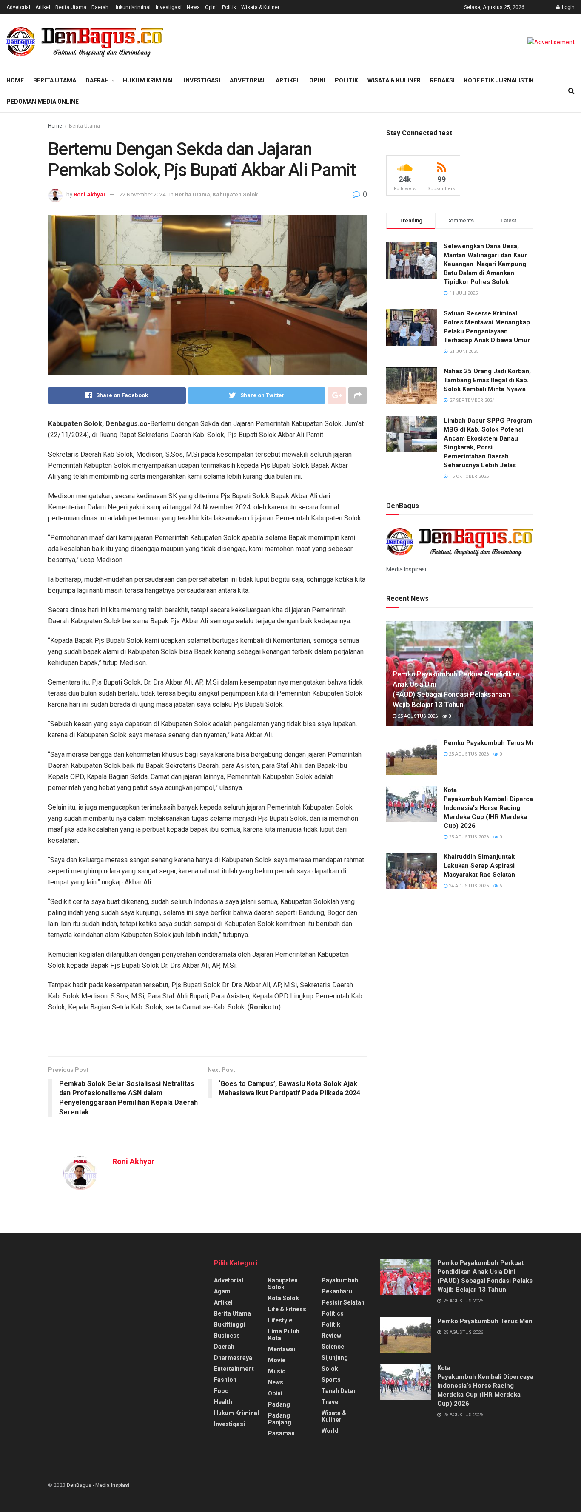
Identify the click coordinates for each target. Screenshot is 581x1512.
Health (223, 1401)
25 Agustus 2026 (417, 716)
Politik (229, 7)
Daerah (99, 7)
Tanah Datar (339, 1390)
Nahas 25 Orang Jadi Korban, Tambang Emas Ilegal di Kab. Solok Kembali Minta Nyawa (487, 380)
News (193, 7)
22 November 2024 (142, 194)
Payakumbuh (340, 1280)
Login (568, 7)
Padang (279, 1404)
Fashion (225, 1379)
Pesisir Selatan (343, 1302)
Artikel (42, 7)
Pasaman (281, 1433)
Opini (211, 7)
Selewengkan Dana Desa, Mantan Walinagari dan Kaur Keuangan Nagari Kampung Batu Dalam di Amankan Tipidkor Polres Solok (485, 264)
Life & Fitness (287, 1309)
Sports (331, 1379)
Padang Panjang (279, 1419)
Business (227, 1335)
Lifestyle (280, 1320)
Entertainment (234, 1368)
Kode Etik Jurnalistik (499, 80)
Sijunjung (335, 1357)
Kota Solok (283, 1298)
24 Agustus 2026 (468, 886)
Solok (330, 1368)
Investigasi (169, 7)
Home (15, 80)
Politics (333, 1313)
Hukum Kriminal (132, 7)
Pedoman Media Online (42, 101)
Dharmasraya (233, 1357)
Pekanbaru (337, 1291)
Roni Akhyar (90, 194)
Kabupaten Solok (235, 194)
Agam (222, 1291)
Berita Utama (70, 7)
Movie (276, 1360)
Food (221, 1390)
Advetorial (18, 7)
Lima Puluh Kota (283, 1334)
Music (276, 1371)
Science (333, 1346)
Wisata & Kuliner (260, 7)
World (330, 1430)
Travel (331, 1401)
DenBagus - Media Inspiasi (98, 1485)
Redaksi (442, 80)
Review (331, 1335)
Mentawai (281, 1349)
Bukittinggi (229, 1324)
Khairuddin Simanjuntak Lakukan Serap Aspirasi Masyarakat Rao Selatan (479, 865)
